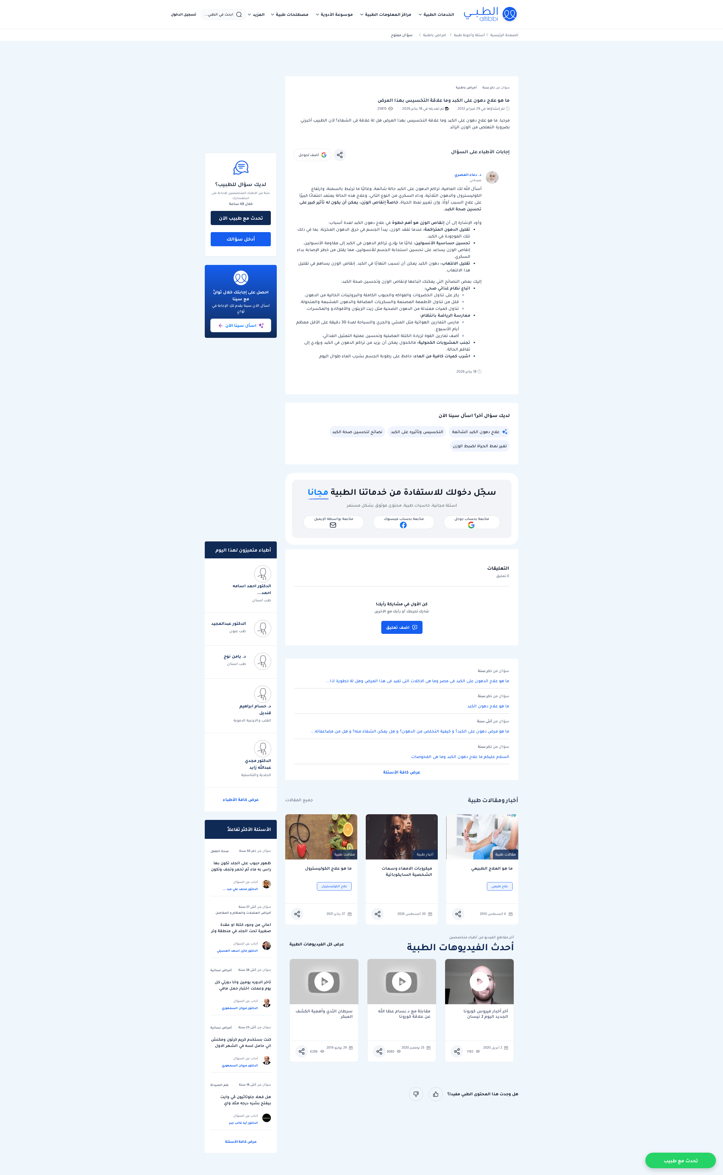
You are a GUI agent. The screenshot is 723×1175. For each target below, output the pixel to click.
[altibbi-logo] (490, 14)
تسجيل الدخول (183, 14)
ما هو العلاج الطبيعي (492, 868)
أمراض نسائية (221, 970)
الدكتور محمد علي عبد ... (240, 888)
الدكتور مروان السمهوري (240, 1007)
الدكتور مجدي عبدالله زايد (258, 764)
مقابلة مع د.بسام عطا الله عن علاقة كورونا (404, 1013)
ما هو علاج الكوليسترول (328, 868)
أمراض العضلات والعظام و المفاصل (243, 912)
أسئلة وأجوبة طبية (469, 35)
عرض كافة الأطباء (241, 799)
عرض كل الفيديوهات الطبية (316, 944)
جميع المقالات (299, 800)
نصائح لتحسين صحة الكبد (357, 432)
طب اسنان (261, 600)
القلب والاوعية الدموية (252, 720)
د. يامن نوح (235, 656)
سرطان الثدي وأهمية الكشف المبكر (324, 1013)
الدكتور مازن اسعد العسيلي (237, 950)
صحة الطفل (219, 851)
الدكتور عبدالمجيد (228, 623)
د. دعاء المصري (468, 175)
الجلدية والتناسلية (256, 774)
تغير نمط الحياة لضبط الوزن (480, 446)
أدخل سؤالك (241, 239)
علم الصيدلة (219, 1084)
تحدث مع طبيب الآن (241, 218)
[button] (436, 14)
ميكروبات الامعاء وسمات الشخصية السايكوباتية (407, 871)
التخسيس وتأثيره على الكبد (417, 432)
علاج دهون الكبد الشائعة (476, 432)
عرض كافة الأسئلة (401, 772)
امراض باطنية (434, 35)
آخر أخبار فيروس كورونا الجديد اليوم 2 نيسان (485, 1013)
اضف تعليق (398, 627)
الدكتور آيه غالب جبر (243, 1122)
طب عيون (237, 631)
